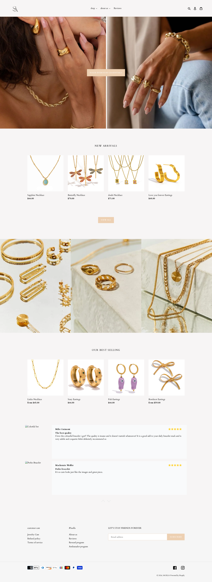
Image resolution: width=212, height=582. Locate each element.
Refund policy (33, 538)
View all (106, 220)
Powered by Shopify (177, 575)
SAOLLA (166, 575)
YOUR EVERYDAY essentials (106, 72)
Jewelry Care (33, 534)
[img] (175, 429)
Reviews (73, 538)
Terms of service (35, 542)
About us (73, 534)
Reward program (76, 542)
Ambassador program (78, 546)
